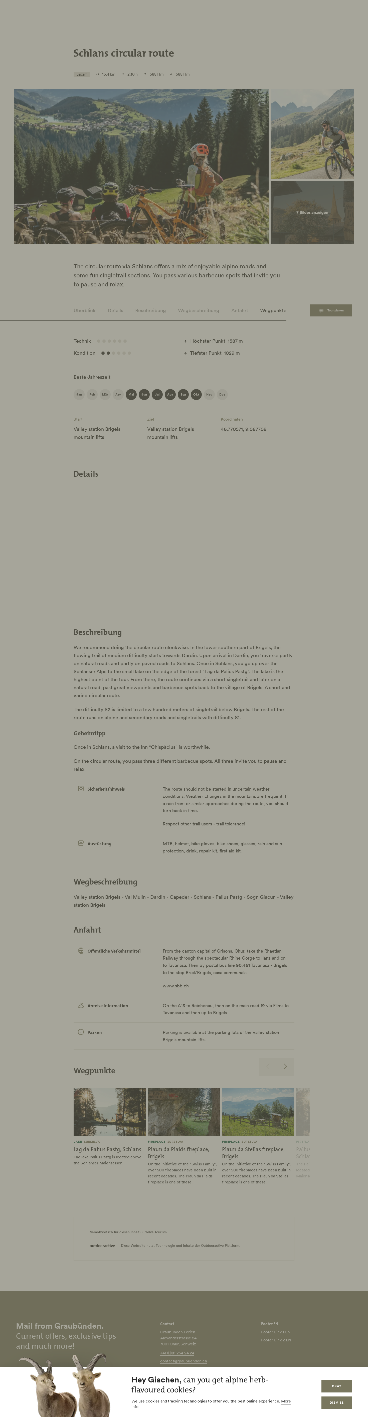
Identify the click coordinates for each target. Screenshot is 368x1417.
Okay (336, 1386)
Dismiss (337, 1402)
